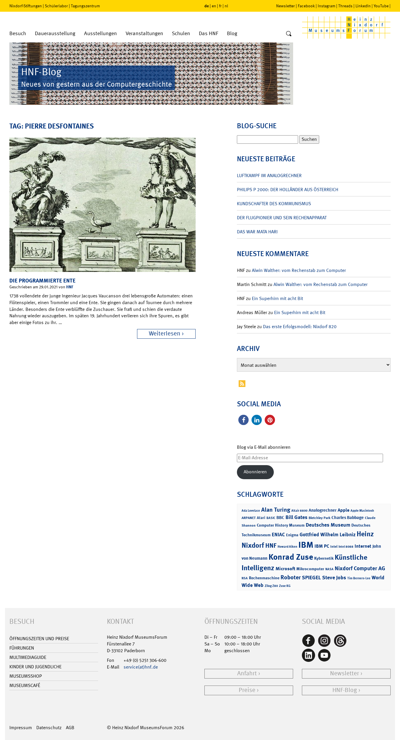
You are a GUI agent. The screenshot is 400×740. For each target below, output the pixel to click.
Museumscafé (24, 685)
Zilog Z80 (271, 586)
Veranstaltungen (144, 33)
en (214, 5)
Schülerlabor (56, 5)
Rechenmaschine (264, 577)
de (206, 5)
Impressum (20, 727)
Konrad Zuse (291, 556)
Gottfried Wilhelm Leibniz (327, 534)
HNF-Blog (344, 690)
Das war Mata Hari (257, 232)
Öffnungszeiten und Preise (39, 638)
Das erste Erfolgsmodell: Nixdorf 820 (299, 326)
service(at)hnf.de (141, 667)
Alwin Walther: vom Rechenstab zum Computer (299, 270)
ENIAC (278, 534)
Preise (247, 690)
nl (226, 5)
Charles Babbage (347, 517)
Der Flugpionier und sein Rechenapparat (282, 218)
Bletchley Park (319, 517)
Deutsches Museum (328, 524)
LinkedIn (363, 5)
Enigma (292, 534)
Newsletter (285, 5)
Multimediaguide (27, 657)
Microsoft (285, 569)
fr (220, 5)
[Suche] (288, 34)
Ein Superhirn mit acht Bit (277, 298)
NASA (329, 569)
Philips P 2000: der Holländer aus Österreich (287, 189)
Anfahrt (247, 673)
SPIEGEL (311, 577)
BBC (280, 517)
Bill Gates (296, 517)
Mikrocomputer (310, 568)
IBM (305, 544)
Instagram (326, 5)
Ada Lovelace (251, 510)
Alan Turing (275, 509)
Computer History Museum (281, 525)
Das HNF (208, 33)
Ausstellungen (100, 33)
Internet (363, 546)
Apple (343, 510)
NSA (245, 578)
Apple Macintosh (362, 510)
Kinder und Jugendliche (35, 667)
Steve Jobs (334, 577)
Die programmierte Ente (42, 280)
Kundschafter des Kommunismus (274, 204)
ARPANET (249, 517)
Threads (345, 5)
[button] (243, 420)
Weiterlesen (164, 334)
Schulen (181, 33)
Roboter (291, 577)
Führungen (21, 648)
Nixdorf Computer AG (360, 568)
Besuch (17, 33)
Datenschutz (48, 727)
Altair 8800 (299, 510)
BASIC (270, 518)
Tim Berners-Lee (358, 578)
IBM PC (321, 546)
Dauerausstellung (55, 33)
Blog (232, 33)
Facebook (306, 5)
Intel (333, 546)
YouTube (381, 5)
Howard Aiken (287, 546)
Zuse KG (284, 586)
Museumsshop (25, 676)
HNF (69, 287)
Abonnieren (255, 472)
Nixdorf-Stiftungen (25, 5)
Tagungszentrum (85, 5)
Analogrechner (322, 510)
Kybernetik (324, 558)
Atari (261, 517)
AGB (70, 727)
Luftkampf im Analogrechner (269, 175)
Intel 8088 (346, 546)
